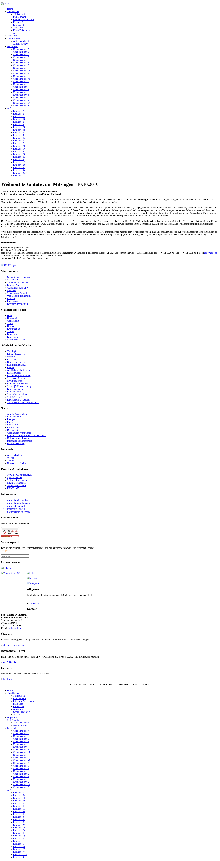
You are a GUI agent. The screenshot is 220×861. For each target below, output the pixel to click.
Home (10, 8)
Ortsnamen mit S (21, 92)
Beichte (10, 326)
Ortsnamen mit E (21, 60)
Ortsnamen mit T (21, 95)
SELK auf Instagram (17, 480)
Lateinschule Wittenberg (18, 399)
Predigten (11, 419)
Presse (10, 422)
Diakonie (11, 359)
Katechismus (13, 427)
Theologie (12, 351)
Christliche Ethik (15, 381)
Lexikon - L (19, 140)
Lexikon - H (19, 130)
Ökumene (11, 290)
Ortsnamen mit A (21, 49)
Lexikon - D (19, 119)
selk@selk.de (210, 252)
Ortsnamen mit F (21, 62)
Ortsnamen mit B (21, 52)
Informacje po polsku (17, 506)
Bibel (9, 315)
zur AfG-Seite (9, 662)
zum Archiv (35, 603)
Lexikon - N (19, 146)
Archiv (16, 33)
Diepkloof (18, 22)
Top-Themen (13, 11)
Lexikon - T (19, 162)
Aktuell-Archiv (20, 43)
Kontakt (11, 298)
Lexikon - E (19, 122)
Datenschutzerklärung (17, 304)
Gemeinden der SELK (17, 287)
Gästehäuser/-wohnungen (19, 432)
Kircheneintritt (14, 416)
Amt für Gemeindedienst (19, 414)
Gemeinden (12, 46)
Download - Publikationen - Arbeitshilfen (26, 435)
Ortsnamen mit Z (21, 105)
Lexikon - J (18, 135)
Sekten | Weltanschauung (19, 386)
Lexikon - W (19, 170)
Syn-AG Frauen (14, 477)
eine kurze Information (14, 645)
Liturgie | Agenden (16, 354)
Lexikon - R (19, 156)
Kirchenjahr (12, 337)
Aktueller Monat (21, 41)
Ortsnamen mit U (21, 97)
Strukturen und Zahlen (17, 282)
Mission (11, 356)
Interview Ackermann (23, 19)
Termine (11, 460)
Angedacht (18, 27)
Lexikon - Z (19, 175)
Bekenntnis (12, 318)
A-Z (9, 108)
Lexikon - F (18, 124)
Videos (10, 458)
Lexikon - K (19, 138)
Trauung (11, 331)
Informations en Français (18, 503)
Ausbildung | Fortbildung (19, 370)
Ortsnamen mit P (21, 87)
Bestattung (12, 334)
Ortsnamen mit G (21, 65)
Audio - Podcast (14, 455)
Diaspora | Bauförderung (19, 375)
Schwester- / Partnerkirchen (20, 293)
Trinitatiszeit (19, 14)
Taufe (10, 323)
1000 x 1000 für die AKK (19, 474)
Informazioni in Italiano (14, 509)
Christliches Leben (16, 339)
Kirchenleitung (14, 391)
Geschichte (12, 279)
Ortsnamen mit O (21, 84)
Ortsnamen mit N (21, 81)
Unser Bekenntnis (21, 30)
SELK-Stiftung (14, 397)
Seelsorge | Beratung (17, 378)
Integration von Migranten (19, 441)
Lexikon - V (19, 167)
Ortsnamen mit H (21, 68)
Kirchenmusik (14, 373)
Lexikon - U (19, 165)
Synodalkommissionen (18, 394)
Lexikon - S (18, 159)
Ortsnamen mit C (21, 54)
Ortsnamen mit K (21, 73)
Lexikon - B (19, 113)
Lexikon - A (19, 111)
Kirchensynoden (15, 389)
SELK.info (12, 424)
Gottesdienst (13, 320)
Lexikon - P (18, 151)
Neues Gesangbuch (16, 483)
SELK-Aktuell (14, 38)
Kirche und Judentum (17, 383)
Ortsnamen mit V (21, 100)
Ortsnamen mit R (21, 89)
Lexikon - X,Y (20, 173)
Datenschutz (13, 430)
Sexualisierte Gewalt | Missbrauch (23, 402)
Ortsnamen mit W (21, 103)
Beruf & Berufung (16, 443)
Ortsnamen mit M (21, 78)
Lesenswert (18, 25)
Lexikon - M (19, 143)
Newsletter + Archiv (16, 463)
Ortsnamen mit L (21, 76)
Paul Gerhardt (19, 17)
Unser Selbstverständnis (18, 277)
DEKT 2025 (13, 488)
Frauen (10, 367)
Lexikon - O (19, 148)
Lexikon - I (18, 132)
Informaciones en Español (19, 512)
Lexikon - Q (19, 154)
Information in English (17, 500)
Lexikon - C (19, 116)
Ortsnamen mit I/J (21, 70)
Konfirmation (13, 329)
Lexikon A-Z (13, 285)
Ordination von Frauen (18, 438)
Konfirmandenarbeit (16, 364)
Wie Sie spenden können (19, 296)
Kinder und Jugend (16, 362)
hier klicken (8, 679)
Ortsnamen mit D (21, 57)
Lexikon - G (19, 127)
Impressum (12, 301)
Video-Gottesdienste (16, 485)
